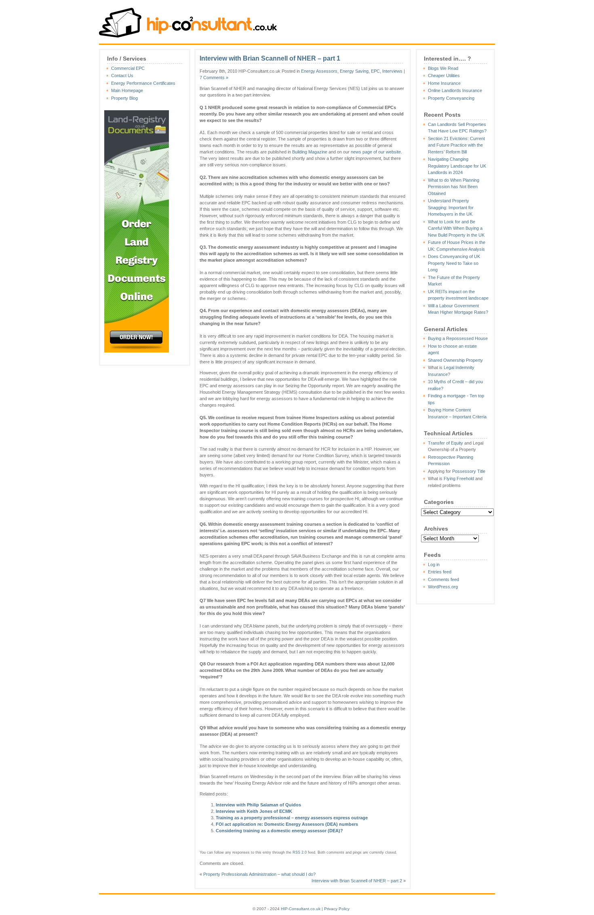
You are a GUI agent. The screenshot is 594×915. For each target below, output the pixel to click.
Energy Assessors (319, 71)
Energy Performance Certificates (143, 83)
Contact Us (122, 75)
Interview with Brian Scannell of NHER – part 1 (270, 58)
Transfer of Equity (445, 443)
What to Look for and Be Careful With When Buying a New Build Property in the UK (456, 228)
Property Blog (124, 98)
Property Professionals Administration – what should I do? (259, 874)
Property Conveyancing (451, 98)
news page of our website (376, 151)
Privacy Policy (337, 909)
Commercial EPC (128, 68)
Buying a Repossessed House (458, 338)
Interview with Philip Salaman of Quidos (258, 804)
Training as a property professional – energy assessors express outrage (292, 817)
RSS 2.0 (300, 852)
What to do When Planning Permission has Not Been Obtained (453, 187)
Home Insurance (444, 83)
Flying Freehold (459, 478)
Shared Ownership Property (455, 360)
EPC (375, 71)
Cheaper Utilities (444, 75)
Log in (434, 564)
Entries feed (439, 571)
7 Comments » (214, 77)
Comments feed (443, 579)
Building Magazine (309, 151)
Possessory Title (468, 471)
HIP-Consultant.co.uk (300, 909)
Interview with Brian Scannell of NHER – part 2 (357, 880)
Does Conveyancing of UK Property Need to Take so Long (454, 263)
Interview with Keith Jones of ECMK (254, 811)
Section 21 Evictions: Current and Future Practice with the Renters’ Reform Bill (456, 145)
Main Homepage (127, 90)
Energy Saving (354, 71)
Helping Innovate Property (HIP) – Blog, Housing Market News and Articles (188, 21)
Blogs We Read (443, 68)
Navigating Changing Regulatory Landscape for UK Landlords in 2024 (457, 166)
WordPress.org (443, 586)
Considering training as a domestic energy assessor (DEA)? (279, 830)
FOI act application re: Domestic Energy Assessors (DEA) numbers (287, 824)
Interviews (392, 71)
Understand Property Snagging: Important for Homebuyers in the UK (451, 207)
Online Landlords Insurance (455, 90)
